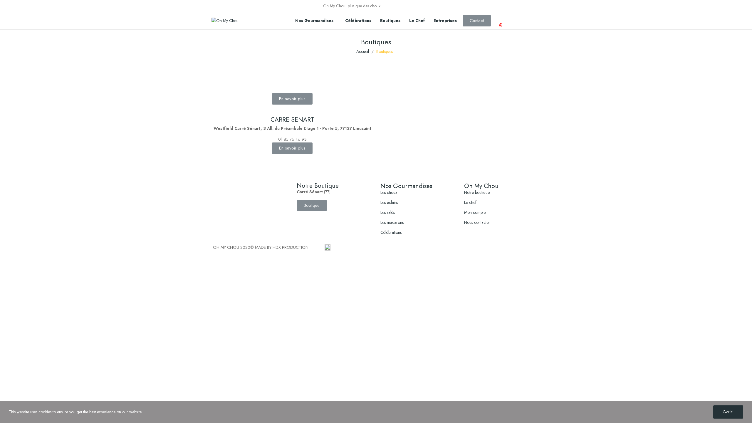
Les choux (388, 192)
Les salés (387, 212)
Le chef (470, 202)
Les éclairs (389, 202)
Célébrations (391, 232)
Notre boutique (477, 192)
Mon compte (475, 212)
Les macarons (392, 222)
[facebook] (436, 6)
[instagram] (442, 6)
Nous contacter (477, 222)
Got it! (728, 412)
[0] (495, 21)
